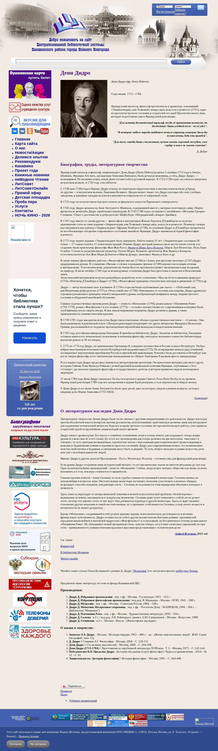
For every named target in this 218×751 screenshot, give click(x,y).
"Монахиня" (139, 570)
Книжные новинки (32, 175)
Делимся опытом (31, 157)
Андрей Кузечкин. (186, 533)
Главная (22, 139)
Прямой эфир (28, 193)
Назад (63, 694)
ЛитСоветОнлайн (31, 188)
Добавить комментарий (83, 700)
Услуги (21, 206)
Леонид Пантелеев (30, 376)
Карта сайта (26, 144)
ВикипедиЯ (67, 546)
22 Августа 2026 (30, 371)
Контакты (24, 211)
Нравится (66, 691)
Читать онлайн (69, 558)
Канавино (24, 166)
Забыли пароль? (180, 11)
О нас (20, 148)
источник (201, 398)
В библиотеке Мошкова (74, 552)
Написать (29, 338)
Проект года (26, 170)
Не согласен (38, 744)
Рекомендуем (27, 161)
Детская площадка (32, 197)
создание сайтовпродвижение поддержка (18, 718)
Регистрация (165, 11)
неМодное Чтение (32, 179)
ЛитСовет (24, 184)
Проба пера (26, 202)
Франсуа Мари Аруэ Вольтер (145, 247)
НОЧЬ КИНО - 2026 (32, 215)
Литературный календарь (30, 365)
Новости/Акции (29, 152)
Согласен (16, 744)
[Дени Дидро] (83, 136)
